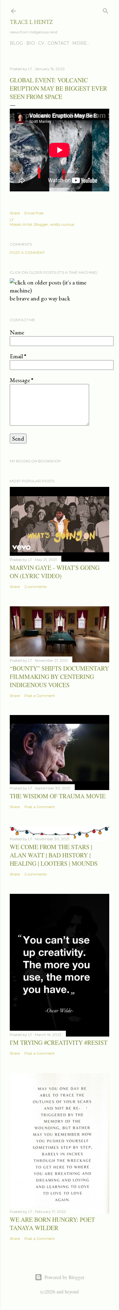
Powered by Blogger (64, 1277)
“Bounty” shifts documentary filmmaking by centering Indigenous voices (59, 676)
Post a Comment (27, 252)
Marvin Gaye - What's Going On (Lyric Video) (54, 571)
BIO (30, 43)
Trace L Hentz (31, 21)
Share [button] (15, 213)
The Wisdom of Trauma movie (58, 796)
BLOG (16, 43)
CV (41, 43)
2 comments (35, 586)
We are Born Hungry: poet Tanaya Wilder (52, 1223)
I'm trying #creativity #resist (58, 1042)
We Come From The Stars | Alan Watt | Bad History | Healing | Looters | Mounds (54, 855)
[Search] (105, 10)
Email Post (34, 213)
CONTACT (58, 43)
